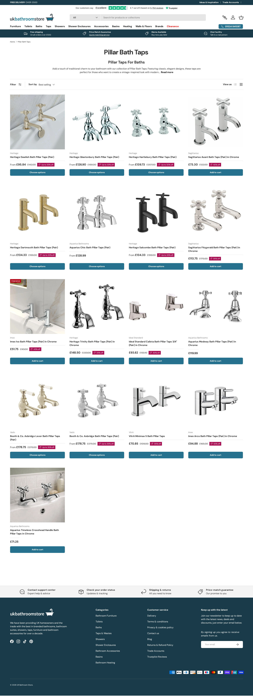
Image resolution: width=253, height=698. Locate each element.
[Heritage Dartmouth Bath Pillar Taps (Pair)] (37, 212)
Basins (116, 26)
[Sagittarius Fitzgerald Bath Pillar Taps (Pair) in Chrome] (215, 212)
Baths (39, 26)
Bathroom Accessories (108, 650)
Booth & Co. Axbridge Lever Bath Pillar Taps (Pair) (35, 438)
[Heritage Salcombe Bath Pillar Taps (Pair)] (156, 212)
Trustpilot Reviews (157, 656)
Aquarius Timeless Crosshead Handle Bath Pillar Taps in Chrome (34, 532)
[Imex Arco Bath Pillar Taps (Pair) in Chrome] (215, 401)
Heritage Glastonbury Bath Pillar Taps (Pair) (94, 157)
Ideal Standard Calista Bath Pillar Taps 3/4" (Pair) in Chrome (153, 343)
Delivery (151, 615)
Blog (149, 639)
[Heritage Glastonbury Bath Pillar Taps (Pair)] (97, 122)
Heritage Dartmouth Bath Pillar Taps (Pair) (34, 247)
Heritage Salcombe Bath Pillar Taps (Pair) (152, 247)
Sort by (33, 84)
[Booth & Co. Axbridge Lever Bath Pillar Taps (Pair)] (37, 401)
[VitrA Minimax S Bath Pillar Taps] (156, 401)
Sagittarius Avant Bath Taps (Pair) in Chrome (213, 157)
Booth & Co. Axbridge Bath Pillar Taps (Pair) (94, 436)
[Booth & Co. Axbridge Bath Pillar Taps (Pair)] (97, 401)
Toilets (28, 26)
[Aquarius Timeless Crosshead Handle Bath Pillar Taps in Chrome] (37, 495)
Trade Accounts (231, 2)
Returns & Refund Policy (160, 645)
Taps (48, 26)
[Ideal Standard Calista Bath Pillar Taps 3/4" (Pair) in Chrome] (156, 306)
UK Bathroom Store (25, 685)
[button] (241, 17)
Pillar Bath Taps (24, 42)
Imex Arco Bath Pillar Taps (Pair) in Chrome (212, 436)
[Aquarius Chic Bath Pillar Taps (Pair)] (97, 212)
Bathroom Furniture (106, 615)
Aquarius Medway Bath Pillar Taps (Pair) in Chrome (212, 343)
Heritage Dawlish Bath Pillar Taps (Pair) (32, 157)
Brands (159, 26)
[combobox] (138, 17)
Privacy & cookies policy (160, 627)
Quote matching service (99, 35)
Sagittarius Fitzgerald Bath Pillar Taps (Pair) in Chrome (214, 249)
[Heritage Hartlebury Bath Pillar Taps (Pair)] (156, 122)
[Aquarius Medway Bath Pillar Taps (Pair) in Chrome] (215, 306)
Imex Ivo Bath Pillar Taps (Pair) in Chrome (33, 341)
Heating (127, 26)
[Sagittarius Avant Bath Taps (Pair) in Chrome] (215, 122)
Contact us (153, 633)
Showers (60, 26)
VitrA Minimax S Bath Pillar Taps (147, 436)
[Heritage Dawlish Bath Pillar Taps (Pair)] (37, 122)
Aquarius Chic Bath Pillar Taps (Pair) (90, 247)
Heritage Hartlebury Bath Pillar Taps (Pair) (152, 157)
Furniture (15, 26)
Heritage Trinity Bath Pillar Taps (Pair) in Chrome (92, 343)
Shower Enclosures (79, 26)
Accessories (101, 26)
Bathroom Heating (105, 662)
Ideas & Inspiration (209, 2)
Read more (167, 72)
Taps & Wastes (104, 633)
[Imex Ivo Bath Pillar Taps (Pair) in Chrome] (37, 306)
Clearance (173, 26)
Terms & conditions (157, 621)
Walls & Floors (144, 26)
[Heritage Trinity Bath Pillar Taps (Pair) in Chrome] (97, 306)
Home (12, 42)
